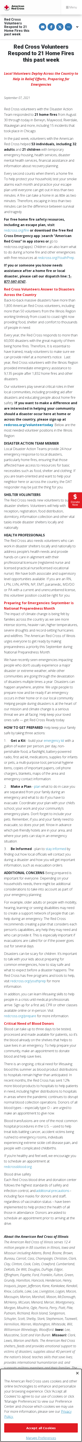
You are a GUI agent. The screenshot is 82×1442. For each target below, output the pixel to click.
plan (37, 786)
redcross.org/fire (16, 230)
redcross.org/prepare (20, 1016)
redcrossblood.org (18, 1166)
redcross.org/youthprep (28, 981)
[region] (41, 1405)
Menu (73, 7)
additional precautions (53, 1190)
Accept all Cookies (41, 1428)
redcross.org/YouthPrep (56, 257)
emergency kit (54, 740)
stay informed (56, 848)
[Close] (77, 1373)
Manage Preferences (41, 1438)
